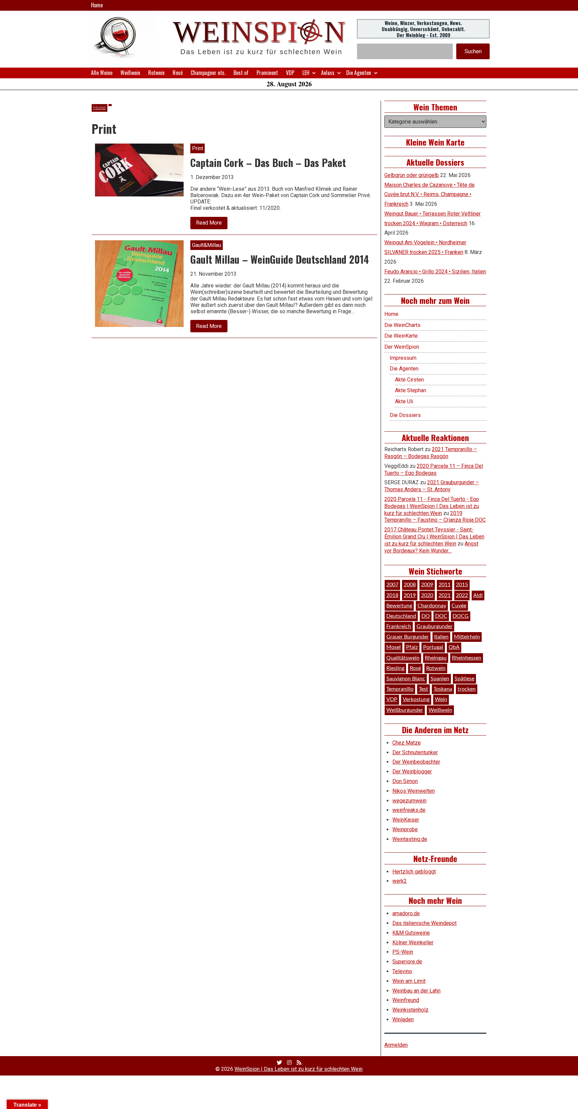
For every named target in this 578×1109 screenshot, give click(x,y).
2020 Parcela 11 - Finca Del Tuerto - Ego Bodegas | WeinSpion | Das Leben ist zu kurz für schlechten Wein (431, 506)
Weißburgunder (404, 710)
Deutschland (401, 616)
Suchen (473, 51)
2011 (445, 584)
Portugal (433, 647)
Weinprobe (405, 829)
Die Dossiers (405, 415)
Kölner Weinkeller (413, 942)
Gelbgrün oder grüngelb (411, 175)
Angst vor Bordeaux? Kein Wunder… (431, 547)
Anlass (327, 73)
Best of (241, 73)
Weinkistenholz (410, 1010)
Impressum (403, 358)
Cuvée (459, 605)
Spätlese (464, 678)
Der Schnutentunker (415, 752)
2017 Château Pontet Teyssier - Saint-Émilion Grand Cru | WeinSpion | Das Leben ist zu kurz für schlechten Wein (434, 536)
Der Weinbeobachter (416, 762)
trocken (467, 689)
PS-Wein (402, 952)
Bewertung (399, 605)
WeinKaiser (405, 820)
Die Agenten (358, 73)
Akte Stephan (410, 390)
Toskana (443, 689)
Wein (441, 699)
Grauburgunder (434, 626)
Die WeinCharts (402, 325)
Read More (211, 224)
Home (97, 5)
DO (425, 616)
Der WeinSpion (401, 347)
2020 (427, 595)
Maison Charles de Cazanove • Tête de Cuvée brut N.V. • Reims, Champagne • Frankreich (429, 194)
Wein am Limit (408, 981)
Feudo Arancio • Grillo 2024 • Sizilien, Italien (435, 271)
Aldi (478, 595)
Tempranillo (399, 689)
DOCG (461, 616)
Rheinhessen (466, 658)
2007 (392, 584)
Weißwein (130, 73)
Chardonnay (431, 605)
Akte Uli (404, 401)
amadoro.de (406, 913)
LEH (305, 73)
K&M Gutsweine (411, 933)
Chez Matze (406, 743)
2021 (445, 595)
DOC (441, 616)
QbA (454, 647)
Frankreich (398, 626)
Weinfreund (405, 1000)
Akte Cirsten (409, 379)
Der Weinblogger (412, 771)
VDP (290, 73)
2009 (427, 584)
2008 (410, 584)
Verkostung (416, 699)
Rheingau (436, 658)
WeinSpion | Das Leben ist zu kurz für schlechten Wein (298, 1069)
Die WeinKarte (401, 336)
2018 (392, 595)
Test (423, 689)
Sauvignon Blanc (405, 678)
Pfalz (412, 647)
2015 (462, 584)
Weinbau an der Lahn (416, 991)
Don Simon (405, 781)
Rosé (178, 73)
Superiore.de (407, 961)
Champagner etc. (208, 73)
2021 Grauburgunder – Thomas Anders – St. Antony (431, 486)
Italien (441, 636)
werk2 (399, 881)
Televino (402, 971)
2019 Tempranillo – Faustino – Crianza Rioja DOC (435, 516)
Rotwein (156, 73)
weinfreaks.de (408, 810)
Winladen (403, 1019)
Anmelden (396, 1045)
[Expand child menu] (314, 73)
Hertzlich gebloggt (414, 871)
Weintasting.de (409, 839)
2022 (462, 595)
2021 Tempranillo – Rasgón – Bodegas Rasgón (430, 452)
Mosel (393, 647)
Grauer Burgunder (407, 636)
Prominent (267, 73)
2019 (410, 595)
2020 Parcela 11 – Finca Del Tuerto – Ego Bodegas (433, 469)
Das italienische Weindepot (424, 923)
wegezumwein (409, 800)
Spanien (439, 678)
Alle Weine (101, 73)
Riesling (395, 668)
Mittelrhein (467, 636)
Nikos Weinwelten (413, 791)
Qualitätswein (402, 658)
